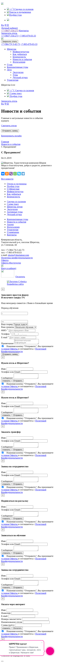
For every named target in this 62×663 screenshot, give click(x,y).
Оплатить (20, 276)
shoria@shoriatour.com (18, 255)
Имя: (3, 369)
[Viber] (11, 173)
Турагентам (12, 80)
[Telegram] (23, 173)
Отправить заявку (10, 354)
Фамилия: (6, 613)
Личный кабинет (9, 28)
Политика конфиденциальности (17, 257)
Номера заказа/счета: (11, 619)
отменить (6, 381)
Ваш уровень (7, 327)
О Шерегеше (13, 189)
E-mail (5, 337)
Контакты (24, 30)
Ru (2, 25)
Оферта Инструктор (11, 263)
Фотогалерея (19, 62)
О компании (13, 232)
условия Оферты (9, 349)
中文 (6, 25)
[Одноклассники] (7, 173)
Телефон (6, 334)
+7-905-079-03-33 (27, 36)
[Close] (2, 661)
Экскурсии (18, 72)
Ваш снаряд (7, 324)
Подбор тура (13, 186)
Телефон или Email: (10, 372)
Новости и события (22, 59)
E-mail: (4, 616)
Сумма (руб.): (7, 625)
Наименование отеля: (11, 622)
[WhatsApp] (15, 173)
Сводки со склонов (16, 201)
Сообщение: (7, 378)
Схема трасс (13, 204)
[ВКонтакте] (3, 173)
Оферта (5, 260)
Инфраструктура (21, 51)
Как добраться (20, 54)
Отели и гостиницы (17, 184)
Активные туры (15, 212)
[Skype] (19, 173)
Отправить (17, 381)
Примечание (7, 343)
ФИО (4, 330)
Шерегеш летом (14, 206)
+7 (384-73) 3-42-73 (10, 44)
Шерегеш (11, 49)
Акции (10, 224)
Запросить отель (9, 33)
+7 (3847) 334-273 (9, 30)
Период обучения (9, 308)
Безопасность (19, 57)
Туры (15, 75)
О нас (10, 64)
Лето (9, 69)
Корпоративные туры (17, 67)
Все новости (7, 179)
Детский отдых (20, 77)
